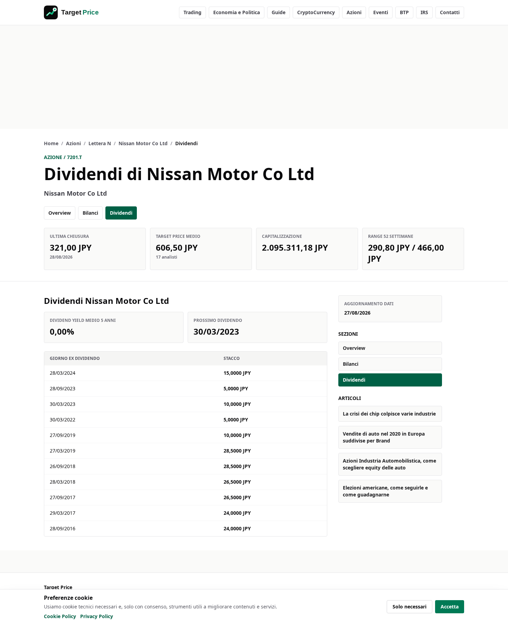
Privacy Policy (96, 616)
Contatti (450, 12)
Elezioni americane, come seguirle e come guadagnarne (385, 491)
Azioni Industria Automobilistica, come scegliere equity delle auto (389, 464)
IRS (424, 12)
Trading (192, 12)
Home (51, 143)
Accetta (450, 606)
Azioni (354, 12)
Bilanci (90, 212)
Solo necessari (409, 606)
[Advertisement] (254, 77)
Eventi (380, 12)
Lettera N (99, 143)
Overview (59, 212)
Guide (278, 12)
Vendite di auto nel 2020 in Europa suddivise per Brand (384, 437)
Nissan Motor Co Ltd (143, 143)
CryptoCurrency (316, 12)
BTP (404, 12)
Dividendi (121, 212)
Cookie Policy (60, 616)
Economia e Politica (236, 12)
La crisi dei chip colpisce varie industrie (389, 413)
